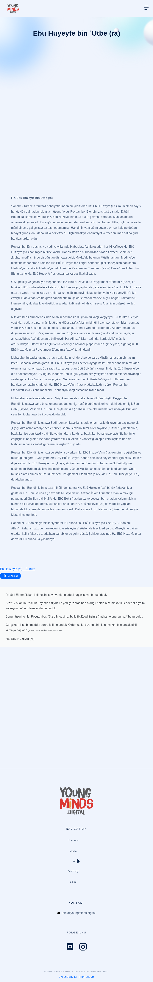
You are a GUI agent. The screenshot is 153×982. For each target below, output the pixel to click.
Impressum (86, 977)
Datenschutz (68, 977)
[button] (8, 974)
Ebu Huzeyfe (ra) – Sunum (17, 568)
